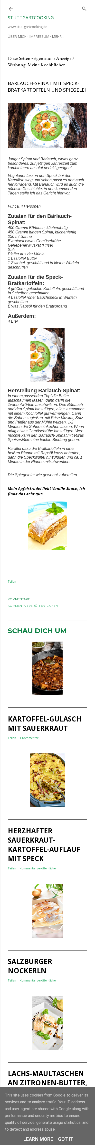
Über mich (17, 36)
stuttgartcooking (31, 17)
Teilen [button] (12, 581)
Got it (66, 1139)
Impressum (39, 36)
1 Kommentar (29, 738)
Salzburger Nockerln (30, 966)
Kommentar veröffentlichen (33, 605)
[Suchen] (84, 7)
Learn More (38, 1139)
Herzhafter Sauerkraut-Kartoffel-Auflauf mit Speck (44, 844)
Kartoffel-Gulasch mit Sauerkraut (44, 723)
